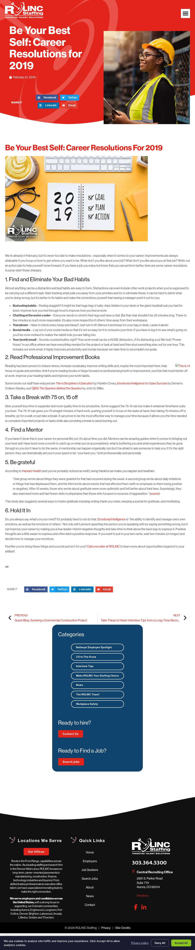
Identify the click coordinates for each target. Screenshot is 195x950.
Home (90, 852)
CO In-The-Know (86, 656)
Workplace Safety (87, 703)
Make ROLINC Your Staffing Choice (97, 675)
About (90, 887)
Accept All (181, 942)
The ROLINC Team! (87, 694)
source (154, 493)
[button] (185, 13)
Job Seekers (90, 870)
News (79, 684)
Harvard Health (31, 471)
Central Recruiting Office (155, 872)
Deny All (160, 942)
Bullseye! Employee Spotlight (94, 647)
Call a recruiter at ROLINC (103, 546)
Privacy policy (140, 942)
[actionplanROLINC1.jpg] (97, 199)
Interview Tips (85, 666)
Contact (90, 905)
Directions (143, 895)
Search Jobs (90, 878)
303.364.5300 (149, 863)
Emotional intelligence (112, 519)
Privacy (106, 928)
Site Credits (122, 928)
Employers (90, 861)
